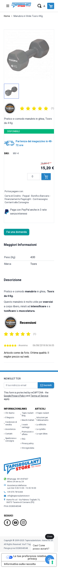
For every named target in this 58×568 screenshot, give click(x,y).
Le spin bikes (42, 434)
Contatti (8, 434)
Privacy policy (28, 443)
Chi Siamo (9, 413)
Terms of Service (39, 396)
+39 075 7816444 (15, 492)
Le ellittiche (41, 425)
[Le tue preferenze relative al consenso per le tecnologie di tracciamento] (52, 562)
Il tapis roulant (42, 413)
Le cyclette (40, 429)
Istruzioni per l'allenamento (42, 418)
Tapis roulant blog (28, 414)
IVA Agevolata (28, 448)
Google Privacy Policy (15, 396)
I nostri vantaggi (25, 426)
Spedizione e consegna (10, 439)
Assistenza (10, 429)
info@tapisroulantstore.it (18, 496)
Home (7, 16)
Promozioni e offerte (27, 433)
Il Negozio (9, 417)
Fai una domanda (16, 231)
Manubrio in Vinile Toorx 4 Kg (28, 16)
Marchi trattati (28, 420)
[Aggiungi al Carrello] (46, 176)
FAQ (23, 439)
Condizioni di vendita (11, 423)
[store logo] (21, 5)
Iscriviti (48, 385)
